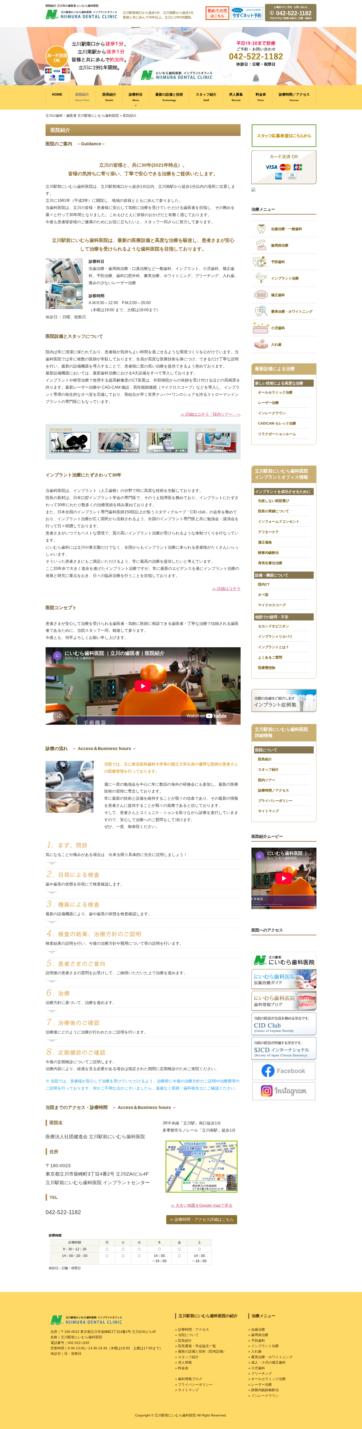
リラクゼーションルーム (277, 434)
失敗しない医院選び (273, 501)
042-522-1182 (293, 13)
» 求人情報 (183, 1362)
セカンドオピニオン (273, 626)
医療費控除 (266, 668)
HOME (57, 94)
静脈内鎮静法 (268, 553)
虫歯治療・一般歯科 (286, 229)
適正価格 (265, 542)
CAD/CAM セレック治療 (277, 423)
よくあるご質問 (270, 657)
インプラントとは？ (273, 647)
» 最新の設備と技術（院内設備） (200, 1351)
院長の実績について (273, 511)
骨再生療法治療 (270, 563)
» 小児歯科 (256, 1368)
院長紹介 (109, 97)
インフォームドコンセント (278, 521)
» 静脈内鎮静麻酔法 (263, 1390)
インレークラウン (272, 413)
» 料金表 (181, 1368)
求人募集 (236, 97)
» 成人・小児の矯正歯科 (267, 1362)
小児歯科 (278, 328)
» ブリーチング (260, 1373)
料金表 (261, 97)
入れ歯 (276, 344)
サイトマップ (268, 811)
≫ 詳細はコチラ (226, 589)
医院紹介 (82, 97)
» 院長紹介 (183, 1340)
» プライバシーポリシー (194, 1384)
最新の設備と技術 (169, 97)
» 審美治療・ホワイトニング (270, 1357)
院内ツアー (266, 780)
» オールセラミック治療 (267, 1379)
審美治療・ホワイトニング (292, 311)
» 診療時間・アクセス (192, 1329)
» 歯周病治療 (258, 1335)
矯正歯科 (278, 295)
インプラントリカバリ (275, 636)
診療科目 (136, 97)
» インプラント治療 (263, 1346)
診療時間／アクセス (294, 97)
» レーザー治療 (260, 1384)
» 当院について (187, 1335)
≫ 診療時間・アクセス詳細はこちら (202, 1219)
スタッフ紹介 (206, 97)
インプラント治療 (285, 278)
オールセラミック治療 (275, 392)
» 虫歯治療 (256, 1329)
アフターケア (268, 532)
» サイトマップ (187, 1390)
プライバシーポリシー (275, 801)
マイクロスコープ (272, 605)
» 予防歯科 (256, 1340)
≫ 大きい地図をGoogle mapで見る (201, 1205)
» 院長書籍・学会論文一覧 (195, 1346)
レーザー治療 (268, 403)
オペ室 (263, 595)
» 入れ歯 (255, 1351)
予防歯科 (278, 262)
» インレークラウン (263, 1396)
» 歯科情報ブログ (188, 1379)
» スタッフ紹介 (187, 1357)
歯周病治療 (279, 245)
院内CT (264, 584)
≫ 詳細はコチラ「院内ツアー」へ (211, 414)
